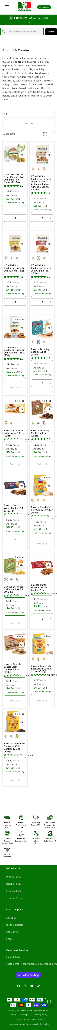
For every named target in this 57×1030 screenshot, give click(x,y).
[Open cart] (49, 1001)
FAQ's (9, 939)
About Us (11, 917)
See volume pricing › (16, 202)
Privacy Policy (13, 876)
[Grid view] (45, 134)
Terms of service (22, 1019)
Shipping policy (39, 1019)
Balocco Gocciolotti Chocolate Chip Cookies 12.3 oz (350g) (14, 747)
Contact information (20, 1024)
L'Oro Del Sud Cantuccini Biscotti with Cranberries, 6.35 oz (41, 269)
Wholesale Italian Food (27, 1011)
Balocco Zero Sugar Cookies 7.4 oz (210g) (41, 433)
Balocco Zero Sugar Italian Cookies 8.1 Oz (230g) (14, 589)
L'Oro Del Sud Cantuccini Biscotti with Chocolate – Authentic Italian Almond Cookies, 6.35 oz (41, 183)
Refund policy (25, 1015)
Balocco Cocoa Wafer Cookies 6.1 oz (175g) (13, 508)
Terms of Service (15, 898)
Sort (26, 123)
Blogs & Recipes (14, 924)
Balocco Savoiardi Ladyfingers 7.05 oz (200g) (14, 433)
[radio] (33, 169)
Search (51, 31)
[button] (6, 7)
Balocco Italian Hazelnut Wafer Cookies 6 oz (39, 587)
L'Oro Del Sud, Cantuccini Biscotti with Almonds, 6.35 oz (14, 269)
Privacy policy (41, 1015)
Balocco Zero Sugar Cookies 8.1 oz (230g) (41, 352)
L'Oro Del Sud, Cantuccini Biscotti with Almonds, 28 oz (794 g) (14, 351)
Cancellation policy (40, 1024)
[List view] (53, 134)
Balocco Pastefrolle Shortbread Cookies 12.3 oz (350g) (41, 669)
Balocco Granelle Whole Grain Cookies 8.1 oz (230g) (13, 668)
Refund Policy (13, 883)
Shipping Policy (14, 891)
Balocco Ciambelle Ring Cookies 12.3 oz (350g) (42, 510)
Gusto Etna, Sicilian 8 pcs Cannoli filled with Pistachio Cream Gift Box (14, 178)
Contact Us (12, 932)
